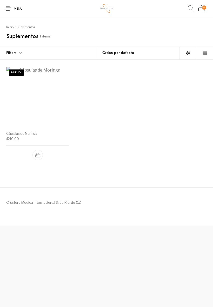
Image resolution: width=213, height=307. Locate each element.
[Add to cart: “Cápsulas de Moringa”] (37, 155)
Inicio (10, 27)
